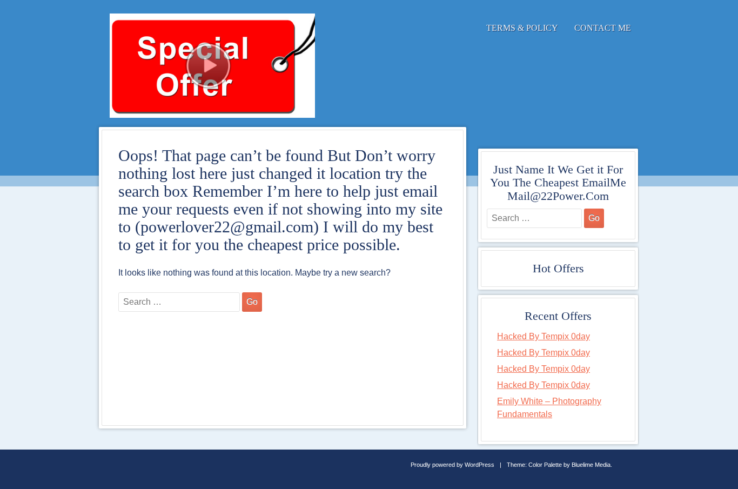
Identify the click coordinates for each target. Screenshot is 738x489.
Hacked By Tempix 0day (543, 336)
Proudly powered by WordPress (452, 464)
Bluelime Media (591, 464)
